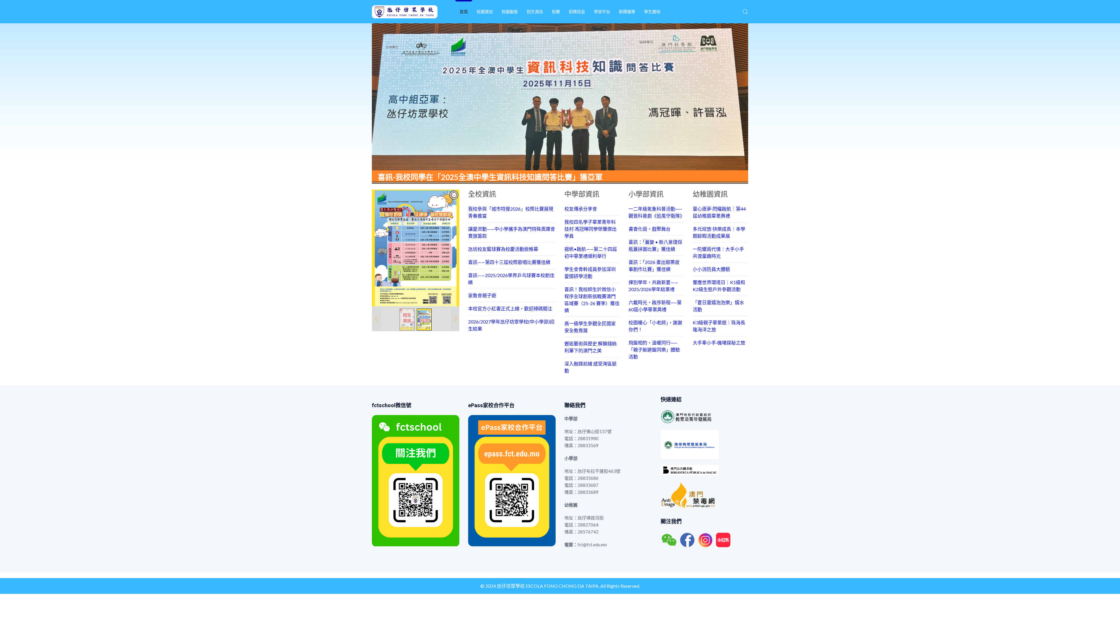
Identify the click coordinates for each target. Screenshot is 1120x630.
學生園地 (652, 11)
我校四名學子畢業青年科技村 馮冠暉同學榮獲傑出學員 (590, 229)
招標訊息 (577, 11)
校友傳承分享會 (580, 208)
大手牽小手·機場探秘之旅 (719, 342)
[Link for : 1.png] (415, 248)
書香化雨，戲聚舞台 (650, 229)
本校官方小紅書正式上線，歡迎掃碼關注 (510, 308)
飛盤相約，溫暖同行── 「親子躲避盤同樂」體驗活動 (654, 349)
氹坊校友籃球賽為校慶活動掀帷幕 (503, 249)
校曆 (556, 11)
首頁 (464, 11)
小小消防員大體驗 (711, 269)
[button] (745, 12)
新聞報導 (627, 11)
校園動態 (510, 11)
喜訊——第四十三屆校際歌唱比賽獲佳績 (509, 262)
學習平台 (602, 11)
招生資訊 (535, 11)
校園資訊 (485, 11)
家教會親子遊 (482, 295)
